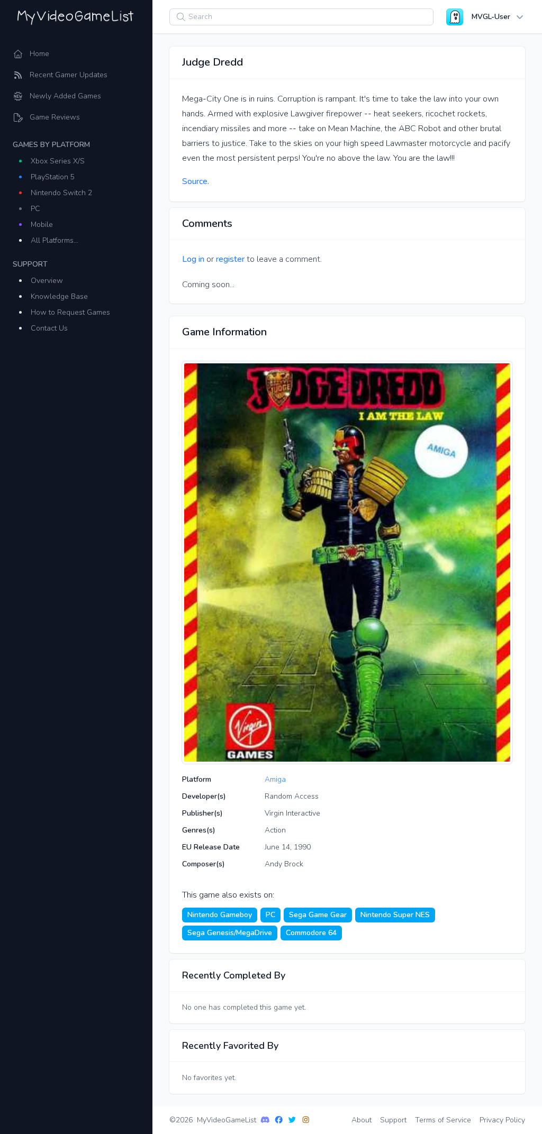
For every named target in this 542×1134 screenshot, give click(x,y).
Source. (195, 181)
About (361, 1120)
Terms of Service (443, 1120)
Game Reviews (55, 117)
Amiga (275, 779)
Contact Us (49, 328)
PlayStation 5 (53, 177)
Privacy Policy (502, 1120)
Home (39, 54)
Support (393, 1120)
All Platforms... (54, 240)
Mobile (42, 225)
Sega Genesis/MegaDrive (229, 933)
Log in (193, 259)
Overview (47, 281)
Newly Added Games (65, 96)
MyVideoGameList (226, 1120)
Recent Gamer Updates (68, 75)
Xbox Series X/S (58, 161)
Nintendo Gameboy (219, 915)
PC (35, 209)
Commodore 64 (311, 933)
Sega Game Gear (318, 915)
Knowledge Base (59, 296)
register (230, 259)
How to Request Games (70, 312)
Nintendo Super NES (395, 915)
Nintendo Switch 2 (61, 193)
